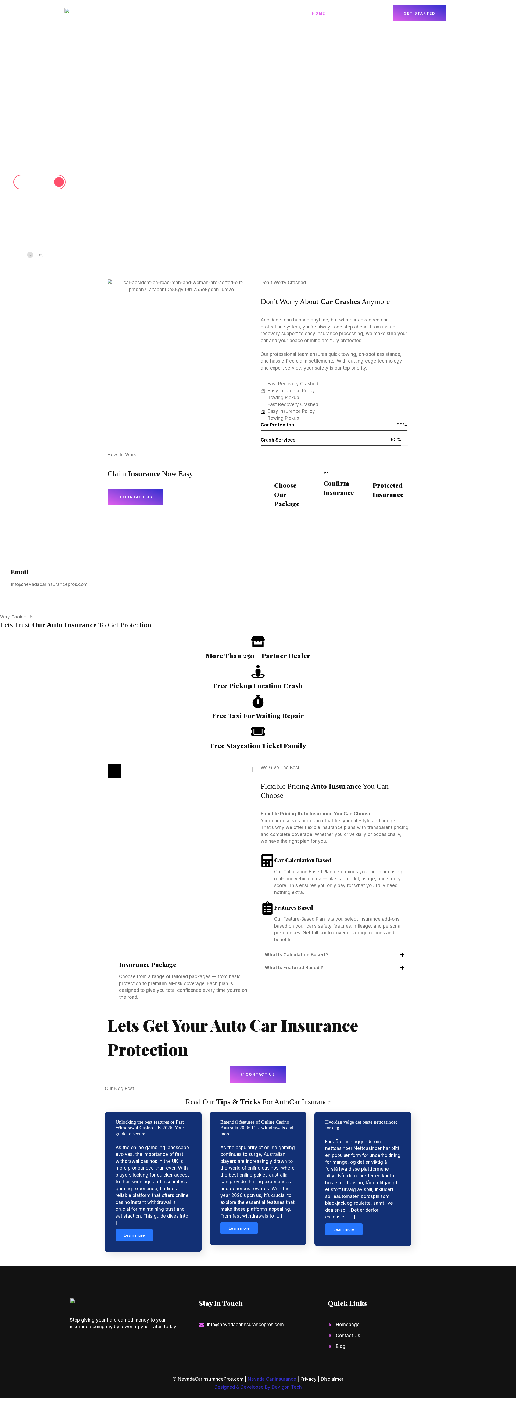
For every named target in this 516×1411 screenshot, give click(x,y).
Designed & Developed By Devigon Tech (258, 1387)
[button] (466, 254)
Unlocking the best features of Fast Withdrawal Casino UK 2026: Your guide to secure (150, 1127)
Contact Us (369, 13)
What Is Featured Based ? (294, 967)
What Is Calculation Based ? (297, 954)
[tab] (30, 255)
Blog (339, 13)
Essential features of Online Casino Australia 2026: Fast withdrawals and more (256, 1127)
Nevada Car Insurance (272, 1379)
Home (318, 13)
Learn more (134, 1235)
